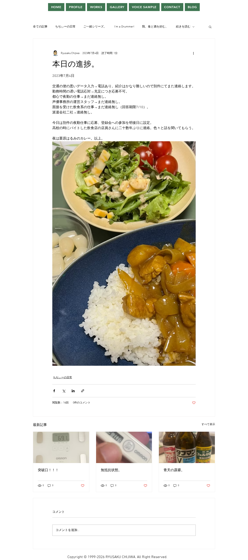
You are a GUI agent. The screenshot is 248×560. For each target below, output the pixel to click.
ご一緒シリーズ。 (95, 26)
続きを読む (183, 26)
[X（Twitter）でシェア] (63, 391)
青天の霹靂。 (174, 470)
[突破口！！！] (61, 447)
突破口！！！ (48, 470)
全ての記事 (40, 26)
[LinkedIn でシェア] (73, 391)
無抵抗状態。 (111, 470)
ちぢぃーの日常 (65, 26)
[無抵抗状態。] (124, 447)
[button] (210, 26)
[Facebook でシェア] (54, 391)
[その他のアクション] (193, 53)
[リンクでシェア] (82, 391)
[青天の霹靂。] (187, 447)
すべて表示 (208, 424)
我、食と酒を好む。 (155, 26)
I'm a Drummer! (124, 26)
